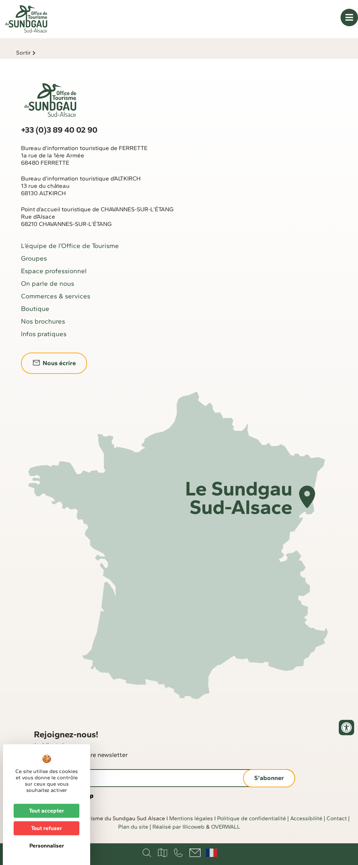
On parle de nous (47, 283)
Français (211, 853)
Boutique (35, 309)
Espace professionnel (54, 271)
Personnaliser (46, 845)
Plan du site (133, 826)
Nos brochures (43, 321)
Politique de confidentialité (251, 818)
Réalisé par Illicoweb (178, 826)
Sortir (23, 52)
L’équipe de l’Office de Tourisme (70, 246)
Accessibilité (306, 818)
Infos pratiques (43, 334)
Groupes (34, 258)
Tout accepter (46, 810)
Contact (337, 818)
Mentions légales (191, 818)
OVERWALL (225, 826)
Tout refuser (46, 828)
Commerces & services (55, 296)
